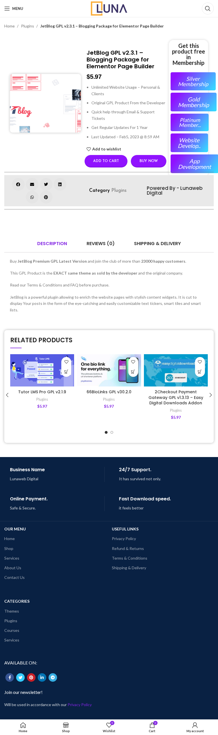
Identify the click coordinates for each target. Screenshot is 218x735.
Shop (8, 548)
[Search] (208, 8)
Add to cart (106, 161)
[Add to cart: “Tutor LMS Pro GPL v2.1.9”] (66, 372)
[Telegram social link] (53, 677)
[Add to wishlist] (66, 362)
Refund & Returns (128, 548)
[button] (18, 184)
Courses (11, 630)
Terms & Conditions (129, 558)
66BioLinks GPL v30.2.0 (109, 392)
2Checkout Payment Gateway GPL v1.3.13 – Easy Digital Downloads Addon (175, 397)
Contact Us (14, 577)
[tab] (52, 244)
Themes (11, 611)
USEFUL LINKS (125, 528)
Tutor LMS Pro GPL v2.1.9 (42, 392)
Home (10, 26)
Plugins (28, 26)
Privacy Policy (124, 538)
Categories (17, 601)
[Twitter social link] (20, 677)
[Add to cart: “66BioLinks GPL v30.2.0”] (133, 372)
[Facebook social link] (9, 677)
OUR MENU (15, 528)
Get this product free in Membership (188, 54)
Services (11, 558)
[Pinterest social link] (31, 677)
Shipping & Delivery (129, 567)
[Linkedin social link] (42, 677)
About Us (12, 567)
